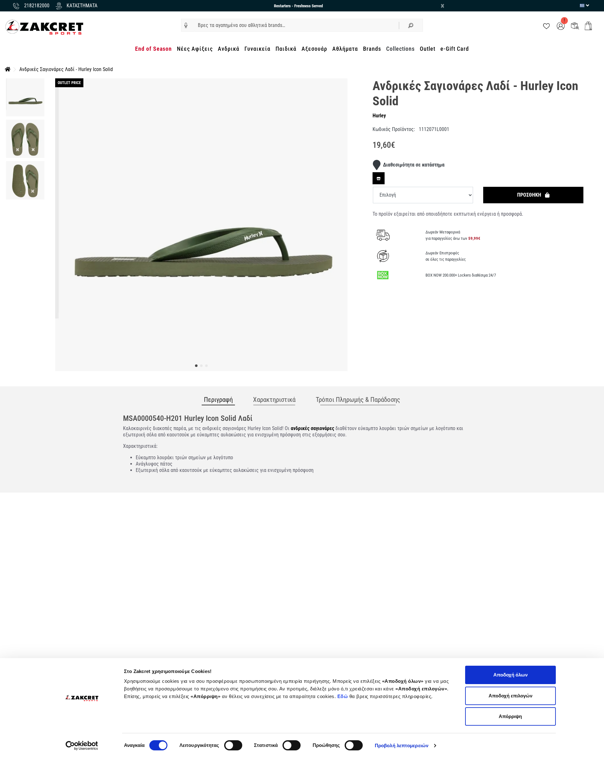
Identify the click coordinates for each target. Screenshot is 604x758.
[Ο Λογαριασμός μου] (560, 26)
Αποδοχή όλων (510, 674)
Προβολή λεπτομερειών (401, 745)
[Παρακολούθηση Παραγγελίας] (575, 26)
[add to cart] (588, 26)
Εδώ (343, 696)
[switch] (233, 745)
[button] (186, 25)
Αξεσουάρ (314, 48)
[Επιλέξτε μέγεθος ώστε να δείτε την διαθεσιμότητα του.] (379, 178)
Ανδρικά (228, 48)
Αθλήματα (345, 48)
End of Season (153, 48)
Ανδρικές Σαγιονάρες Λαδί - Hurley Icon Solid (66, 69)
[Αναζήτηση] (411, 25)
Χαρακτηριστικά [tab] (274, 399)
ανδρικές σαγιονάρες (312, 428)
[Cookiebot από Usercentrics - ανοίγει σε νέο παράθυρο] (81, 745)
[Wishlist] (546, 26)
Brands (372, 48)
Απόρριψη (510, 716)
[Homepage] (7, 69)
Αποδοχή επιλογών (510, 695)
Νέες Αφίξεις (195, 48)
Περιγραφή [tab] (218, 399)
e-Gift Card (454, 48)
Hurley (379, 116)
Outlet (427, 48)
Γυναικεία (257, 48)
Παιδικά (286, 48)
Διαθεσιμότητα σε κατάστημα (414, 165)
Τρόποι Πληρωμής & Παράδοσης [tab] (358, 399)
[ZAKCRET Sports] (44, 27)
